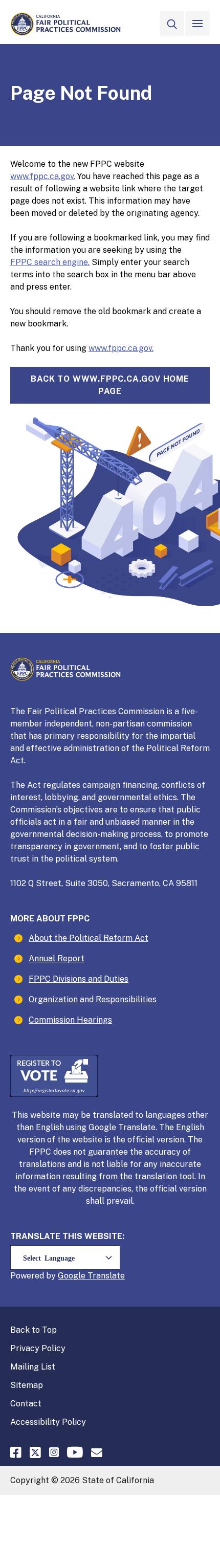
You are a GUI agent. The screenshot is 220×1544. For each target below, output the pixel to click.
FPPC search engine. (50, 262)
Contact (25, 1403)
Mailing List (32, 1367)
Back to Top (33, 1330)
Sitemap (26, 1385)
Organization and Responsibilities (93, 999)
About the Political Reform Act (88, 938)
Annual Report (56, 958)
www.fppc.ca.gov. (42, 176)
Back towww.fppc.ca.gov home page (110, 385)
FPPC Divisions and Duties (78, 979)
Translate (106, 1276)
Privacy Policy (37, 1348)
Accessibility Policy (48, 1422)
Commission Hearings (70, 1020)
